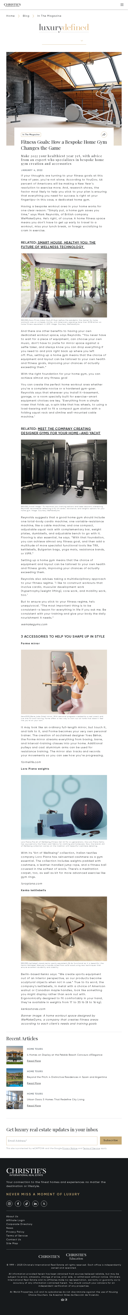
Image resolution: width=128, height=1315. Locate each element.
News (9, 1228)
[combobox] (61, 40)
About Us (12, 1216)
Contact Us (13, 1239)
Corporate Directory (19, 1224)
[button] (64, 41)
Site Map (12, 1243)
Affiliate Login (15, 1220)
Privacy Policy (15, 1232)
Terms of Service (91, 1149)
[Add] (122, 5)
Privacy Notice (70, 1149)
